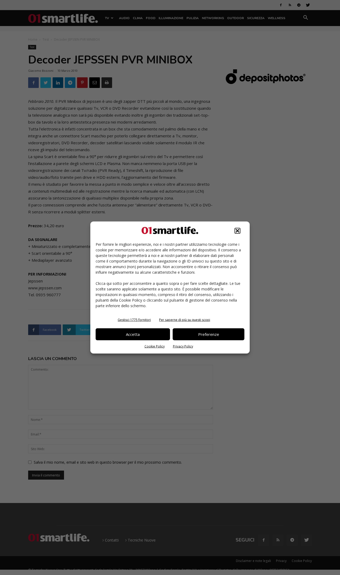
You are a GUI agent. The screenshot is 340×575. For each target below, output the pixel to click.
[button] (237, 230)
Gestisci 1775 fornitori (134, 319)
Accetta (133, 334)
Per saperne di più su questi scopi (184, 319)
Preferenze (208, 334)
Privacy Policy (183, 346)
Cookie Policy (154, 346)
